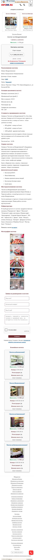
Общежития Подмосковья (17, 483)
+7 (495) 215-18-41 (17, 54)
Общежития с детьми (17, 511)
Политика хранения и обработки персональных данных (17, 556)
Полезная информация (17, 543)
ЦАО (6, 79)
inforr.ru (10, 559)
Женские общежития (17, 509)
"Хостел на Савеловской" (17, 414)
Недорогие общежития (17, 496)
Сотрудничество (17, 545)
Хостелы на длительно (17, 540)
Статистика (29, 559)
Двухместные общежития (17, 505)
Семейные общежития (17, 507)
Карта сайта (17, 547)
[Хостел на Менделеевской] (17, 239)
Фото (13, 377)
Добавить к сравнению (18, 39)
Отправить (17, 336)
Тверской (8, 82)
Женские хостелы (17, 524)
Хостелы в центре (17, 534)
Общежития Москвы (17, 479)
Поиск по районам (17, 491)
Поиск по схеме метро (17, 487)
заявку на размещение (17, 63)
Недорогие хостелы (17, 518)
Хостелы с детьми (17, 526)
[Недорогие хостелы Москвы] (17, 1)
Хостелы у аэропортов (17, 529)
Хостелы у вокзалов (17, 531)
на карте (14, 227)
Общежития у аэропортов (17, 500)
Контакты (17, 549)
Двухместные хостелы (17, 520)
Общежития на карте (17, 485)
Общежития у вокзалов (17, 503)
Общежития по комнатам (17, 493)
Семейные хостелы (17, 522)
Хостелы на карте (17, 538)
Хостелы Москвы (16, 34)
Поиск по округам (17, 489)
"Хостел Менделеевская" (17, 383)
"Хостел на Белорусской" (17, 352)
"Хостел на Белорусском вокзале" (17, 445)
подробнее (19, 377)
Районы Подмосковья (17, 498)
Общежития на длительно (17, 481)
